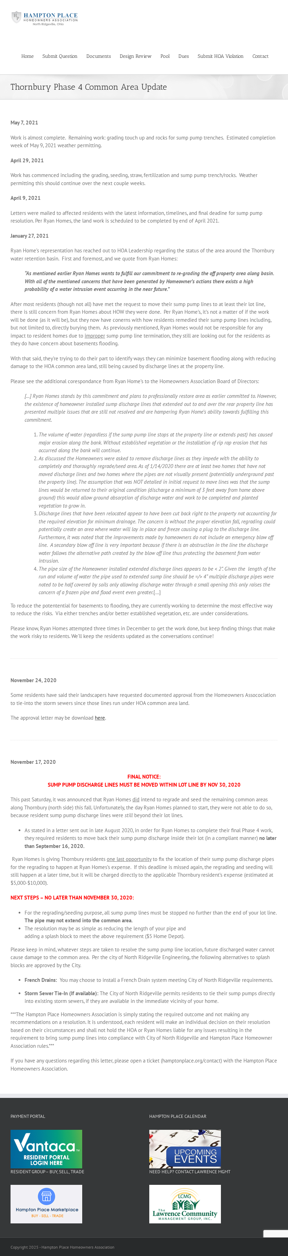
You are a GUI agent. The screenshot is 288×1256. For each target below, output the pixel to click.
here (100, 717)
